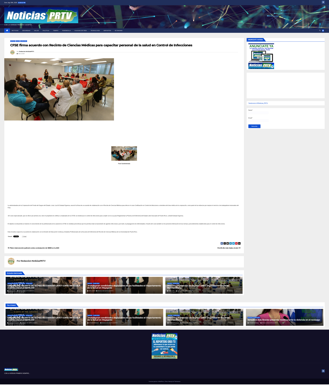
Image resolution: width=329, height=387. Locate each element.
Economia (119, 30)
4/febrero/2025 (254, 323)
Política (46, 30)
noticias (10, 283)
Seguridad (26, 30)
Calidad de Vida (80, 30)
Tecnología (95, 30)
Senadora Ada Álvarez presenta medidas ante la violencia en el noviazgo (284, 320)
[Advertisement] (59, 134)
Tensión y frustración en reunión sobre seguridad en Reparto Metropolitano (198, 286)
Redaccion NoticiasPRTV (26, 51)
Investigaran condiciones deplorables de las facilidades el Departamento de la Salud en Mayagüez (124, 286)
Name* (250, 110)
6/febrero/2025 (94, 323)
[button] (320, 30)
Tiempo (55, 30)
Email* (250, 118)
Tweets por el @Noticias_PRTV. (258, 103)
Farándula (66, 30)
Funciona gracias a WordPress (156, 381)
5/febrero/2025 (174, 323)
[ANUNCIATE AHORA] (261, 56)
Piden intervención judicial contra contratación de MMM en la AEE (34, 248)
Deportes (107, 30)
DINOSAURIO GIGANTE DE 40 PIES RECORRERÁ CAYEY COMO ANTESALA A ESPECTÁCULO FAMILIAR (43, 286)
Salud (36, 30)
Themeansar (177, 381)
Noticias (15, 30)
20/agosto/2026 (14, 323)
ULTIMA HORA (24, 41)
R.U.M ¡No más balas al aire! (228, 248)
